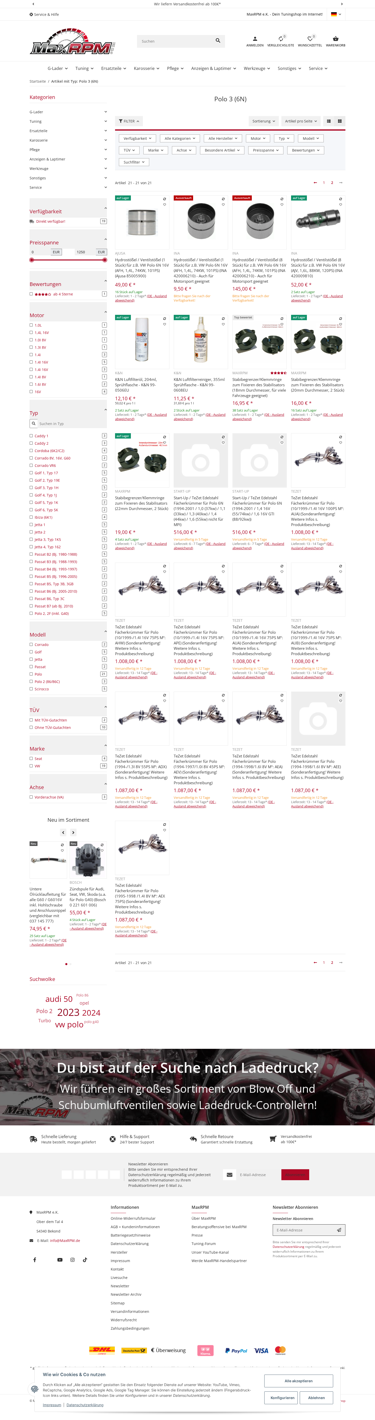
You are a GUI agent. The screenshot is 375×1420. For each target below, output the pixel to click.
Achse (182, 150)
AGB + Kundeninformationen (135, 1226)
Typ (282, 138)
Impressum (52, 1405)
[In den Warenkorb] (157, 311)
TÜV (127, 150)
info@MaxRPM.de (65, 1240)
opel (84, 1003)
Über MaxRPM (204, 1218)
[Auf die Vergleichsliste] (164, 199)
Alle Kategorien (178, 138)
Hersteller (119, 1252)
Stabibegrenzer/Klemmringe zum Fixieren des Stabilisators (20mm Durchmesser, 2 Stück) (317, 385)
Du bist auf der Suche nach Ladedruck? (188, 1067)
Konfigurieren (283, 1398)
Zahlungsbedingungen (130, 1328)
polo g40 (91, 1021)
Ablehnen (316, 1398)
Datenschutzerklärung (85, 1405)
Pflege (35, 149)
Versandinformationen (130, 1311)
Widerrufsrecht (124, 1319)
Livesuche (119, 1277)
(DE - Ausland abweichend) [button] (312, 545)
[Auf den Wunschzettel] (164, 204)
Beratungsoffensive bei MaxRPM (219, 1226)
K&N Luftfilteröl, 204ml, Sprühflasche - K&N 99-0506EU (136, 385)
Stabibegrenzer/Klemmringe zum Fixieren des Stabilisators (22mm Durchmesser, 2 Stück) (141, 503)
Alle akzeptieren (299, 1381)
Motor (256, 138)
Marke (153, 150)
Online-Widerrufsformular (133, 1218)
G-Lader (36, 111)
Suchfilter (132, 162)
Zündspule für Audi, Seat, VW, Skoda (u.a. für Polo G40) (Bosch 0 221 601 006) (88, 896)
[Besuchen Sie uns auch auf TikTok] (115, 1174)
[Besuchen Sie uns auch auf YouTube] (91, 1174)
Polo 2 (44, 1011)
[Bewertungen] (278, 372)
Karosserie (39, 140)
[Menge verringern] (120, 311)
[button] (33, 4)
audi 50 (59, 998)
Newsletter (120, 1286)
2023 (68, 1012)
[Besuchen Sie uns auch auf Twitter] (79, 1174)
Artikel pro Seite (298, 121)
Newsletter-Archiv (126, 1294)
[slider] (31, 260)
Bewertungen (303, 150)
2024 (91, 1012)
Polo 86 (82, 995)
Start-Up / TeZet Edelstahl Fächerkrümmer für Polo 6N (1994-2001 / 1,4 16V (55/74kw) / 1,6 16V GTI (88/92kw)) (257, 508)
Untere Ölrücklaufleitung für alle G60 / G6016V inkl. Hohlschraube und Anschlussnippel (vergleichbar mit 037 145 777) (48, 905)
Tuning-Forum (204, 1243)
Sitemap (118, 1303)
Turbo (44, 1020)
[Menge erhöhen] (140, 311)
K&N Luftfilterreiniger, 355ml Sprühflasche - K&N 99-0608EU (199, 385)
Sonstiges (38, 178)
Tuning (36, 121)
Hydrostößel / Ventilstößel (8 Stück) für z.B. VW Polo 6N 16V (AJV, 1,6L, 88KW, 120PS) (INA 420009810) (318, 267)
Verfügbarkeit (135, 138)
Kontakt (117, 1269)
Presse (197, 1235)
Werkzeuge (39, 168)
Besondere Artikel (220, 150)
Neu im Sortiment (68, 819)
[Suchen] (218, 41)
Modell (309, 138)
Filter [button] (129, 121)
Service (36, 187)
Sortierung (262, 121)
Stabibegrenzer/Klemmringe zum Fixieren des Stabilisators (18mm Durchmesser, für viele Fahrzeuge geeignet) (259, 387)
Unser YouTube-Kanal (210, 1252)
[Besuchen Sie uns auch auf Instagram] (103, 1174)
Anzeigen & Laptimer (47, 159)
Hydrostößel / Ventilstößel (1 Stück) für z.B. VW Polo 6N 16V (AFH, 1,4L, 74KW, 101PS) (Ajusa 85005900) (142, 267)
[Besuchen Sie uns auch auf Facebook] (67, 1174)
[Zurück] (315, 182)
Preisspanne (263, 150)
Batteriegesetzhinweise (131, 1235)
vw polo (69, 1024)
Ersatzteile (38, 130)
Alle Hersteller (221, 138)
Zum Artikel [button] (201, 309)
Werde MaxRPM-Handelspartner (219, 1260)
